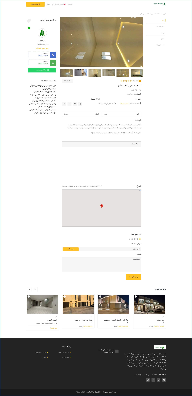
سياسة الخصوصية (40, 352)
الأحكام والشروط (64, 352)
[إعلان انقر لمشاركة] (75, 104)
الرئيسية (70, 4)
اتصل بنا (43, 357)
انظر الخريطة (124, 103)
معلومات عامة (160, 26)
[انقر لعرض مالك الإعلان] (80, 104)
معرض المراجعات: (136, 244)
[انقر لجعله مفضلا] (70, 104)
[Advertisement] (101, 166)
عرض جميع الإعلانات (42, 48)
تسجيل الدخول (59, 4)
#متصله (134, 144)
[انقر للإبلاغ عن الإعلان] (64, 104)
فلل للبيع (134, 90)
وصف (162, 32)
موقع (162, 38)
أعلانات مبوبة (155, 14)
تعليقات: (138, 254)
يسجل (48, 4)
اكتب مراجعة (160, 44)
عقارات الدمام (131, 94)
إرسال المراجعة (133, 277)
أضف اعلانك (34, 4)
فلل (140, 90)
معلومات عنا (65, 357)
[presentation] (35, 289)
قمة (163, 20)
